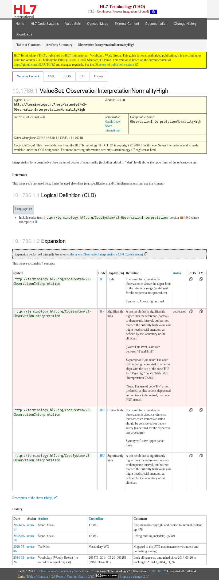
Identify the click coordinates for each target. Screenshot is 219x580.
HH (102, 410)
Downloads (23, 34)
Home (19, 23)
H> (102, 311)
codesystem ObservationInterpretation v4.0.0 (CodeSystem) (105, 254)
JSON (67, 76)
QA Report (58, 576)
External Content (127, 23)
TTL (82, 76)
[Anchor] (173, 90)
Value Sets (73, 23)
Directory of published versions (115, 64)
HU (102, 456)
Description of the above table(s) (32, 498)
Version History (77, 576)
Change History (185, 23)
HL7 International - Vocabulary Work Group (62, 571)
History (99, 76)
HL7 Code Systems (45, 23)
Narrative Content (28, 76)
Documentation (156, 23)
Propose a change (131, 576)
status (177, 273)
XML (51, 76)
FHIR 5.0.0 (154, 571)
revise (30, 525)
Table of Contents (37, 576)
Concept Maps (97, 23)
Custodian (96, 519)
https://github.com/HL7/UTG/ (33, 64)
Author (43, 519)
